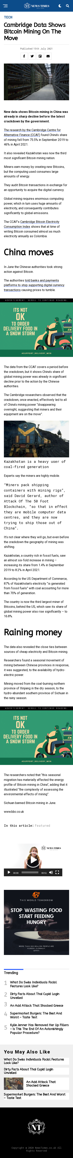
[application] (33, 860)
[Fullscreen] (57, 872)
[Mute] (51, 872)
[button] (33, 860)
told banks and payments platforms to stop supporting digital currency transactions (34, 285)
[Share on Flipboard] (40, 56)
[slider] (30, 872)
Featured (42, 825)
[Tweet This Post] (32, 56)
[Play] (9, 872)
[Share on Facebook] (24, 56)
